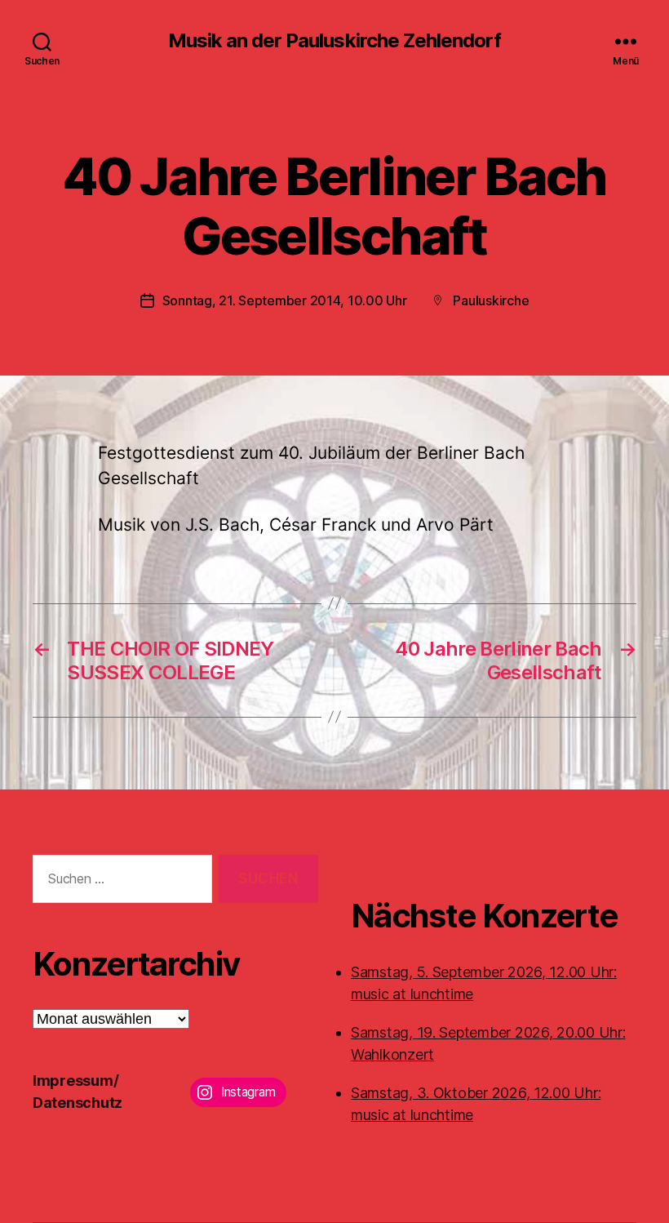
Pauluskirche (491, 300)
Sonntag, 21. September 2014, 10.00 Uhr (284, 300)
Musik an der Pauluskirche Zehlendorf (334, 41)
